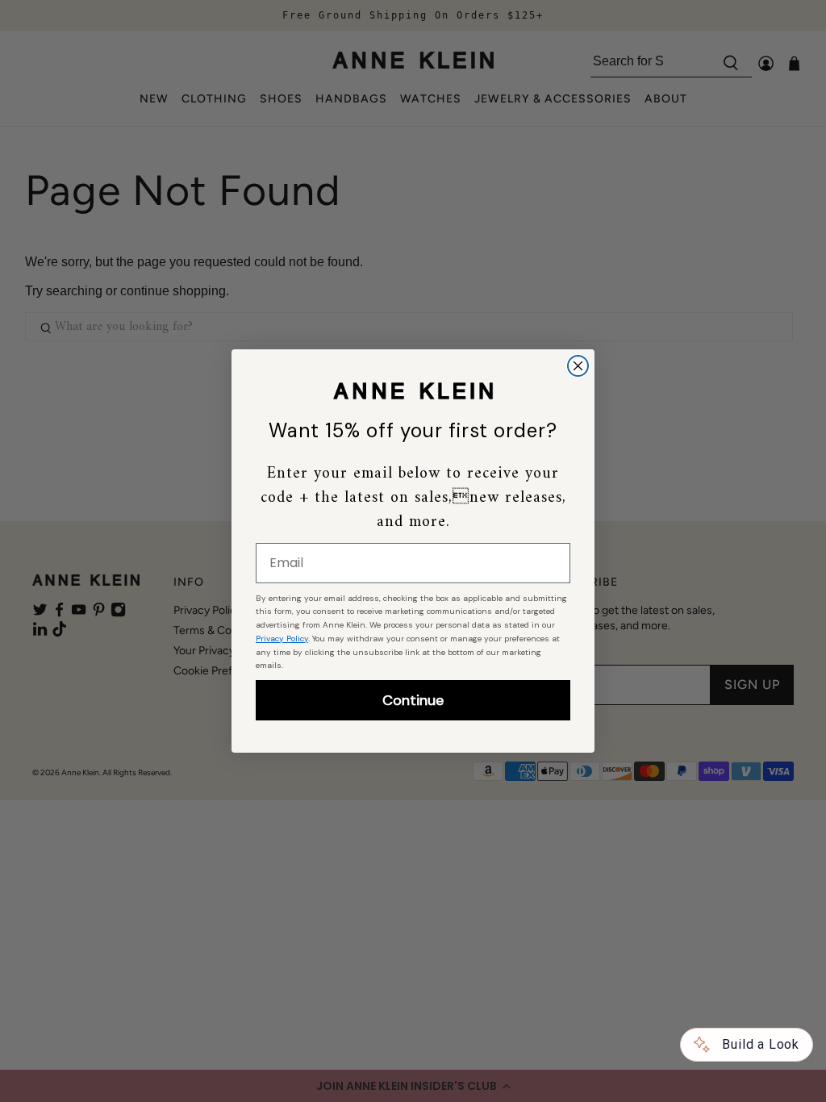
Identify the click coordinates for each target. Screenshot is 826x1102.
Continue (413, 700)
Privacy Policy (282, 638)
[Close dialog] (578, 366)
